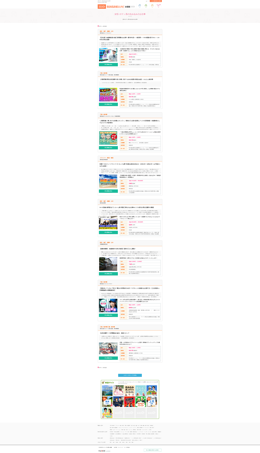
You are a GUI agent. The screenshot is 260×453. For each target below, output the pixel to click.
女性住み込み (112, 440)
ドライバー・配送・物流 (120, 425)
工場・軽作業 (112, 425)
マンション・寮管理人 (132, 429)
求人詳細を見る (108, 64)
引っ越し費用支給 (125, 433)
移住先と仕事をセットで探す (137, 440)
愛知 (126, 442)
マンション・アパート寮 (125, 431)
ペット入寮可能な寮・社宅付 (136, 438)
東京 (110, 442)
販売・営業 (152, 427)
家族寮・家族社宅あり (133, 431)
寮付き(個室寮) (116, 431)
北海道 (117, 442)
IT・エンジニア (146, 427)
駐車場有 (143, 433)
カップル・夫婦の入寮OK (152, 431)
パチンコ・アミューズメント (123, 427)
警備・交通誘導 (127, 425)
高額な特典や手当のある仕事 (126, 440)
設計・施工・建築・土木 (135, 425)
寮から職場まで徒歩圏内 (150, 433)
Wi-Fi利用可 (139, 433)
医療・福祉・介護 (124, 429)
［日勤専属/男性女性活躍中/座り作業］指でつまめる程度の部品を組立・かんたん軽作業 (126, 79)
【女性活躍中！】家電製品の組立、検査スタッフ (114, 333)
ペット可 (145, 431)
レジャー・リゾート (132, 427)
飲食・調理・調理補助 (113, 427)
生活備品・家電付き (132, 433)
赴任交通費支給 (118, 433)
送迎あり (156, 433)
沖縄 (120, 442)
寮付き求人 (118, 440)
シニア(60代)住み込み (157, 438)
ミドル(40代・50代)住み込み (147, 438)
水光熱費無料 (112, 433)
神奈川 (123, 442)
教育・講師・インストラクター (142, 429)
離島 (132, 442)
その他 (150, 429)
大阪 (113, 442)
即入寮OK (111, 431)
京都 (129, 442)
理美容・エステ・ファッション (115, 429)
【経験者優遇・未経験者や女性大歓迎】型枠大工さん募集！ (117, 248)
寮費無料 (159, 431)
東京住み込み (112, 438)
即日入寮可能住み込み (119, 438)
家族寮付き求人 (127, 438)
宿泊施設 (151, 425)
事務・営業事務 (139, 427)
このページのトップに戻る (129, 375)
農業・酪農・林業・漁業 (145, 425)
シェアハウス (140, 431)
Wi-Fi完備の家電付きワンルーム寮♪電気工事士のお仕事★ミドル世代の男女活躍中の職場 (126, 207)
